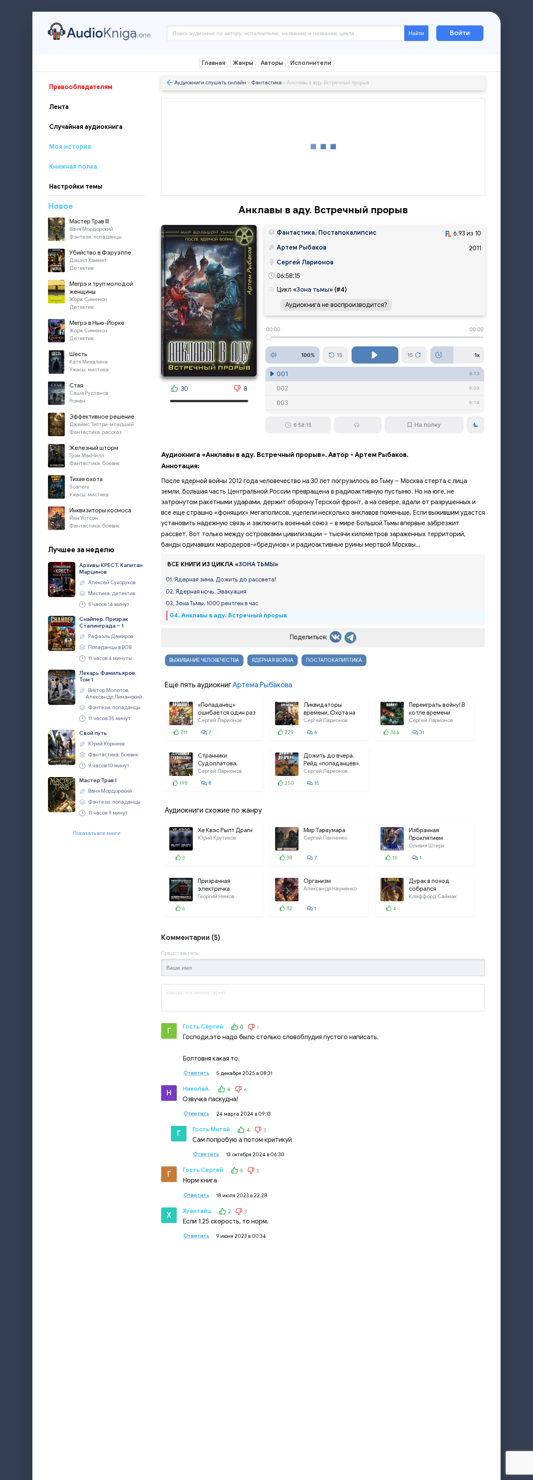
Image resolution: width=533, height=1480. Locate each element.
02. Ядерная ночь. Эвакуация (206, 591)
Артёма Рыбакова (262, 685)
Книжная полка (73, 167)
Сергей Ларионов (305, 262)
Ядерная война (272, 660)
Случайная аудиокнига (86, 127)
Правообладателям (80, 87)
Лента (59, 107)
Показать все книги (97, 833)
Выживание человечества (204, 660)
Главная (214, 62)
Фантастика (266, 82)
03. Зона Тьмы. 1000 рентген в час (212, 603)
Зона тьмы (313, 290)
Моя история (70, 147)
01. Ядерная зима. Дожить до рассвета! (221, 579)
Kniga (109, 33)
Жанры (243, 62)
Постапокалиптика (334, 660)
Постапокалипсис (347, 233)
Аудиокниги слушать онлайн (210, 82)
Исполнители (310, 62)
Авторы (272, 62)
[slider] (374, 337)
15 (339, 355)
